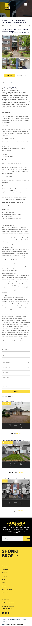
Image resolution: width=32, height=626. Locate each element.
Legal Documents (13, 82)
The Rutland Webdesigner (15, 624)
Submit (27, 539)
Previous (22, 26)
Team (3, 579)
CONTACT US (10, 75)
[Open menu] (25, 4)
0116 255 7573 (24, 75)
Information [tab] (5, 82)
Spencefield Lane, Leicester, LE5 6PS (12, 401)
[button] (16, 362)
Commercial (5, 569)
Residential (5, 566)
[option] (9, 63)
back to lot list (7, 26)
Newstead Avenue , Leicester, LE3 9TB (13, 440)
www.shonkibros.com (13, 90)
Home (3, 562)
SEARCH (16, 392)
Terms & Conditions (7, 589)
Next (27, 26)
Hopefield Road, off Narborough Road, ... (14, 478)
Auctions (4, 572)
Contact (4, 586)
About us (4, 576)
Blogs (3, 582)
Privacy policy (5, 592)
